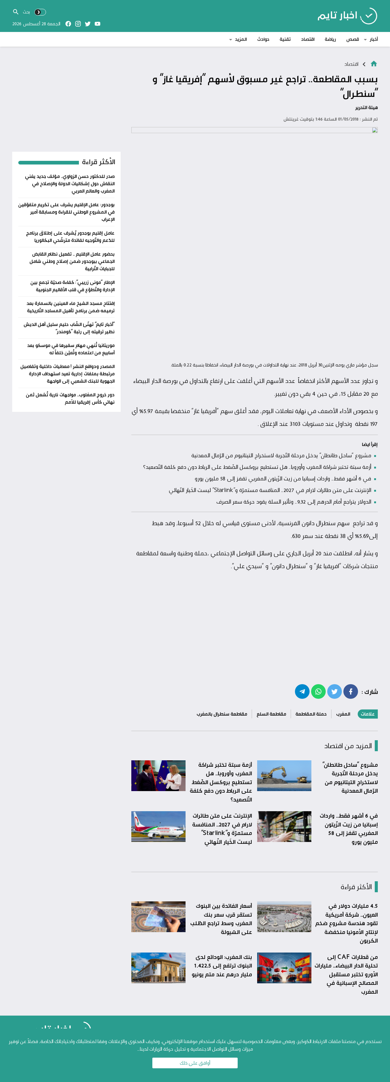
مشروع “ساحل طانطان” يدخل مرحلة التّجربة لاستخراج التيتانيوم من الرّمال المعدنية (281, 455)
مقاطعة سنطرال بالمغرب (222, 713)
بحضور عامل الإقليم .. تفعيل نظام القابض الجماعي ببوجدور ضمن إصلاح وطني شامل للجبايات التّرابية (72, 261)
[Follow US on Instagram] (78, 24)
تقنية (285, 39)
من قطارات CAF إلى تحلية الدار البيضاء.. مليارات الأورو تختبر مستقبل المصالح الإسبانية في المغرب (346, 974)
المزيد (241, 39)
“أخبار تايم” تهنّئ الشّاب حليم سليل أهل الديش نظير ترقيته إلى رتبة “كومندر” (69, 328)
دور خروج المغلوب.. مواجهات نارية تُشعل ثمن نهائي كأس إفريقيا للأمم (70, 398)
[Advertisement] (254, 312)
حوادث (263, 39)
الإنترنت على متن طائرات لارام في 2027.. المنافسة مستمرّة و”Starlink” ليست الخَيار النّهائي (270, 490)
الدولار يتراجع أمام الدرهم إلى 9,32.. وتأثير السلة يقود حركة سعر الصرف (293, 501)
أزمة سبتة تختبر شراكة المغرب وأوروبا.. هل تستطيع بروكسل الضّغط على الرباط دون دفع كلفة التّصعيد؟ (257, 466)
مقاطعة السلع (271, 713)
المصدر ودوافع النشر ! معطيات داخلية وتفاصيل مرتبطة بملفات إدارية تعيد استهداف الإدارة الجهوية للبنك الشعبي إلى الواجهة (67, 373)
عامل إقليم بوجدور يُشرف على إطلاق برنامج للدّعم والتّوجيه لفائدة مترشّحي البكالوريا (70, 236)
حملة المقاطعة (311, 713)
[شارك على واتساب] (318, 691)
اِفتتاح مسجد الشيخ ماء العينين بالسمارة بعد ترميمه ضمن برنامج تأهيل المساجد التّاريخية (71, 307)
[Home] (374, 63)
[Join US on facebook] (68, 24)
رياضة (330, 39)
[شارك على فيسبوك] (350, 691)
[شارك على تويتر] (334, 691)
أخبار (374, 39)
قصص (352, 39)
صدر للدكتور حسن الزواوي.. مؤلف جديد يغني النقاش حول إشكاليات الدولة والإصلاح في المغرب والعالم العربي (70, 183)
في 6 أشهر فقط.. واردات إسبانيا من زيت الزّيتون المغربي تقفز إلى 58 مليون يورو (283, 478)
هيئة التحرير (366, 107)
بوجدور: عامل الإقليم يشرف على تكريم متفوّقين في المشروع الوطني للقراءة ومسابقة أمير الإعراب (66, 212)
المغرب (343, 713)
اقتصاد (307, 39)
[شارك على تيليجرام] (302, 691)
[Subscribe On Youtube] (97, 24)
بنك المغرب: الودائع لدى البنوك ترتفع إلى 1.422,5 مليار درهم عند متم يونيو (222, 965)
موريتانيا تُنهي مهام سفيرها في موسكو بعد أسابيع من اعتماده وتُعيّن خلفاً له (71, 349)
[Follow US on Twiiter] (88, 24)
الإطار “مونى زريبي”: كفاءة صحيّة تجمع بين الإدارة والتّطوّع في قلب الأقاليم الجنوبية (72, 286)
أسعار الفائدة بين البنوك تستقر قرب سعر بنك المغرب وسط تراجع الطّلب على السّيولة (221, 918)
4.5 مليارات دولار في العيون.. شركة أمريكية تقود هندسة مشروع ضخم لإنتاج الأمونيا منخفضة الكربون (346, 923)
